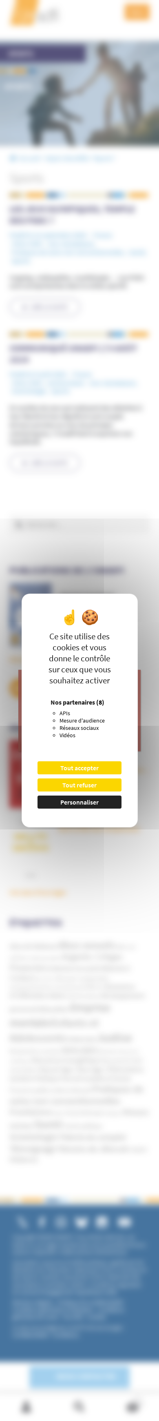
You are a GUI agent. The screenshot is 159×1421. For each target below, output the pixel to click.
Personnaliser (79, 802)
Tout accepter (79, 768)
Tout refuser (79, 785)
